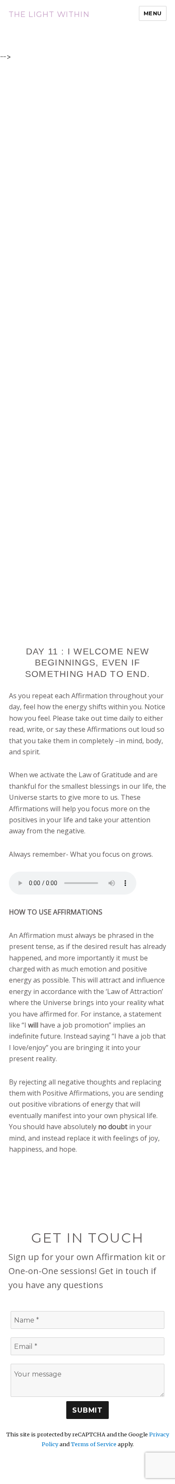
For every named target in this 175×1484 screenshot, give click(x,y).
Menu (153, 13)
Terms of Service (93, 1444)
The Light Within (49, 14)
